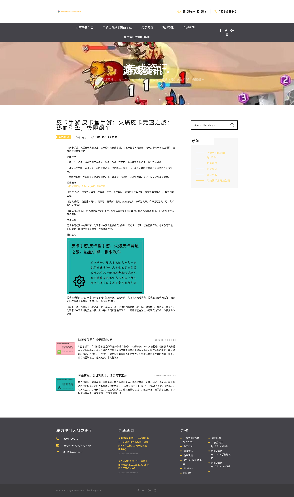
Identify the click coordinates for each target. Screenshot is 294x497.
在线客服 (189, 28)
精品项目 (147, 28)
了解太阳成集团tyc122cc (117, 28)
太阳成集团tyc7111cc (94, 490)
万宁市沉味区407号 (73, 451)
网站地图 (187, 472)
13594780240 (228, 12)
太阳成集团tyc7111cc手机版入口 (221, 454)
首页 (93, 80)
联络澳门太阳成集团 (137, 37)
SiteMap (188, 468)
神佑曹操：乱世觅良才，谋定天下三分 (102, 375)
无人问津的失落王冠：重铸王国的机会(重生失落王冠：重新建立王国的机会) (133, 464)
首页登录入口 (84, 28)
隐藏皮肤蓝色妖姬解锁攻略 (95, 340)
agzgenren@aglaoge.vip (77, 445)
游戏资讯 (168, 28)
